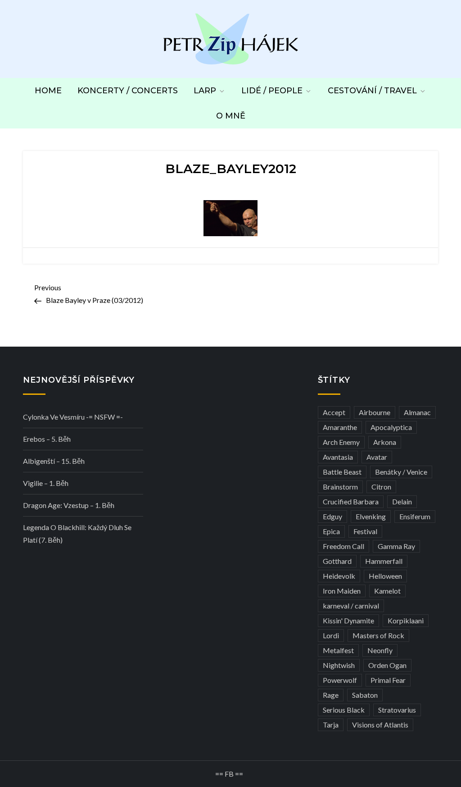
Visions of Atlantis (380, 724)
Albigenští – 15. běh (54, 461)
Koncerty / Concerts (127, 91)
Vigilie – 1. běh (45, 483)
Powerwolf (340, 680)
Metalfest (338, 650)
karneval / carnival (351, 605)
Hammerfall (383, 561)
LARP (205, 91)
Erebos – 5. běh (47, 439)
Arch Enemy (341, 442)
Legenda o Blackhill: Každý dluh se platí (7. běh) (77, 533)
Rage (331, 695)
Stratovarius (397, 709)
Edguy (332, 516)
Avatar (376, 457)
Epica (331, 531)
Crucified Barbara (351, 501)
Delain (402, 501)
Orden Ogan (387, 665)
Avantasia (338, 457)
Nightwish (339, 665)
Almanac (417, 412)
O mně (230, 116)
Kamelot (387, 590)
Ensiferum (414, 516)
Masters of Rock (378, 635)
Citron (381, 486)
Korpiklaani (406, 620)
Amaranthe (340, 427)
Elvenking (371, 516)
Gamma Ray (396, 546)
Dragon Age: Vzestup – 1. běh (68, 505)
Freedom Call (343, 546)
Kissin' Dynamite (348, 620)
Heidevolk (339, 576)
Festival (365, 531)
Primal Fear (388, 680)
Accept (334, 412)
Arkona (384, 442)
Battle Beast (342, 471)
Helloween (385, 576)
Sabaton (365, 695)
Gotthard (337, 561)
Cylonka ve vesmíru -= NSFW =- (73, 416)
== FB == (229, 773)
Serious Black (344, 709)
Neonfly (380, 650)
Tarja (331, 724)
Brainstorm (340, 486)
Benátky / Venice (401, 471)
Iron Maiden (342, 590)
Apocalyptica (391, 427)
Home (48, 91)
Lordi (331, 635)
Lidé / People (272, 91)
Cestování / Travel (372, 91)
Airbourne (374, 412)
